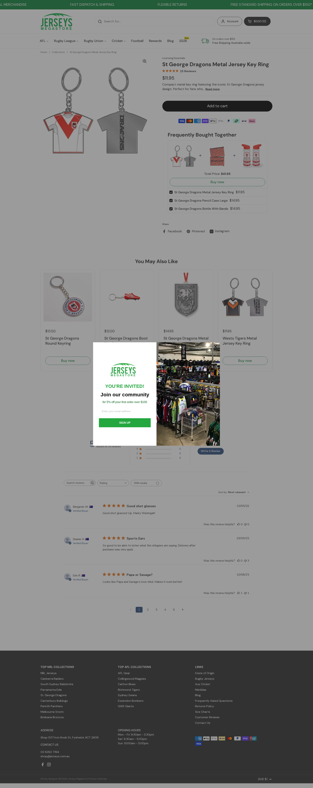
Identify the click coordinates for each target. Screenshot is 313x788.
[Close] (215, 346)
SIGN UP (124, 422)
